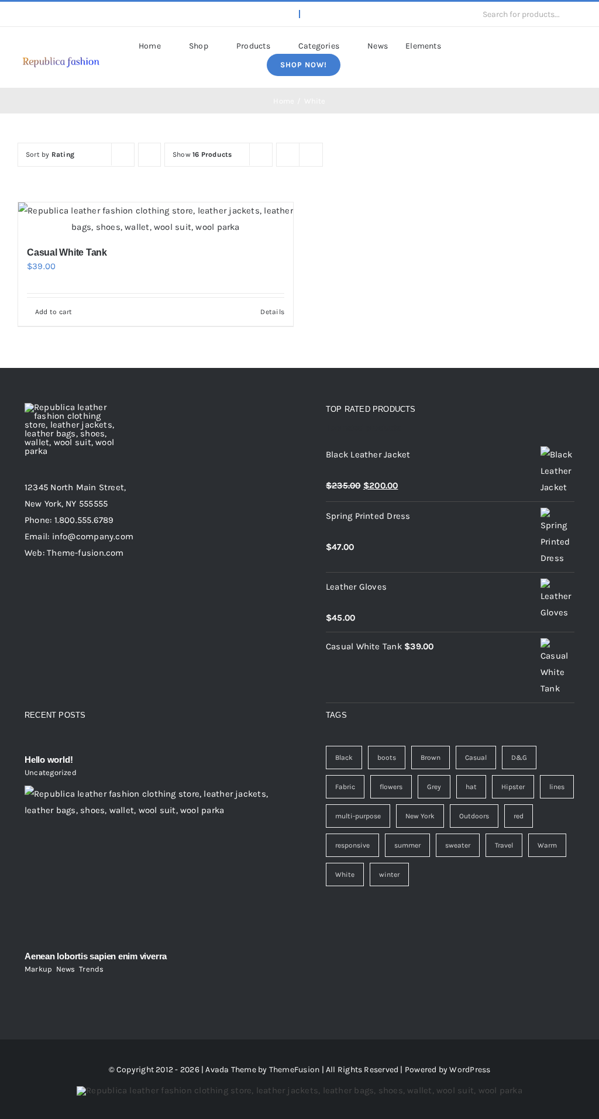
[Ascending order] (149, 155)
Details (272, 312)
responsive (352, 845)
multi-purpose (358, 816)
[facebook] (21, 14)
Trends (91, 969)
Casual (476, 757)
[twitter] (39, 14)
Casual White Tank (67, 252)
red (519, 816)
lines (556, 787)
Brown (430, 757)
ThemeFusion (294, 1070)
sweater (457, 845)
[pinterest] (96, 14)
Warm (547, 845)
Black (344, 757)
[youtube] (77, 14)
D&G (519, 757)
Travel (504, 845)
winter (389, 874)
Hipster (513, 787)
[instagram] (58, 14)
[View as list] (311, 154)
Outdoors (474, 816)
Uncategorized (51, 772)
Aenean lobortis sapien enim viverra (96, 956)
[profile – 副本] (61, 56)
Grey (434, 787)
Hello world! (49, 760)
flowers (391, 787)
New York (420, 816)
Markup (38, 969)
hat (471, 787)
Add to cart (53, 312)
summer (407, 845)
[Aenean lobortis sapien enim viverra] (149, 864)
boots (386, 757)
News (65, 969)
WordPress (469, 1070)
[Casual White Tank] (155, 218)
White (344, 874)
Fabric (345, 787)
